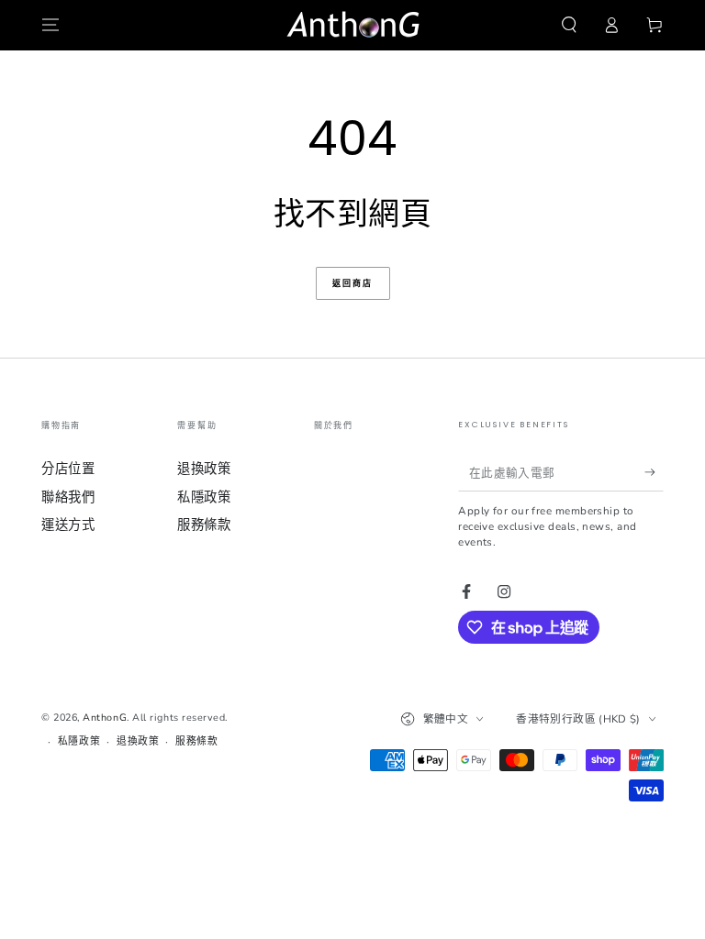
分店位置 (68, 468)
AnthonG (105, 717)
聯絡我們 (68, 497)
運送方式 (68, 524)
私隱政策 (203, 497)
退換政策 (203, 468)
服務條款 (203, 524)
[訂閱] (654, 472)
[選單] (51, 25)
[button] (568, 25)
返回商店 (352, 283)
